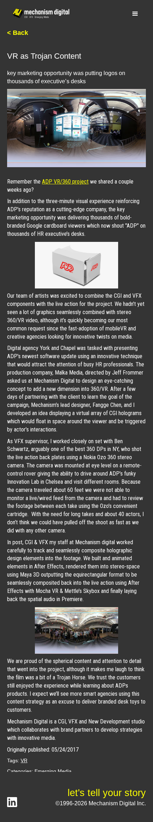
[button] (135, 14)
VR (24, 760)
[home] (39, 13)
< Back (17, 32)
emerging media (53, 771)
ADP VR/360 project (65, 181)
